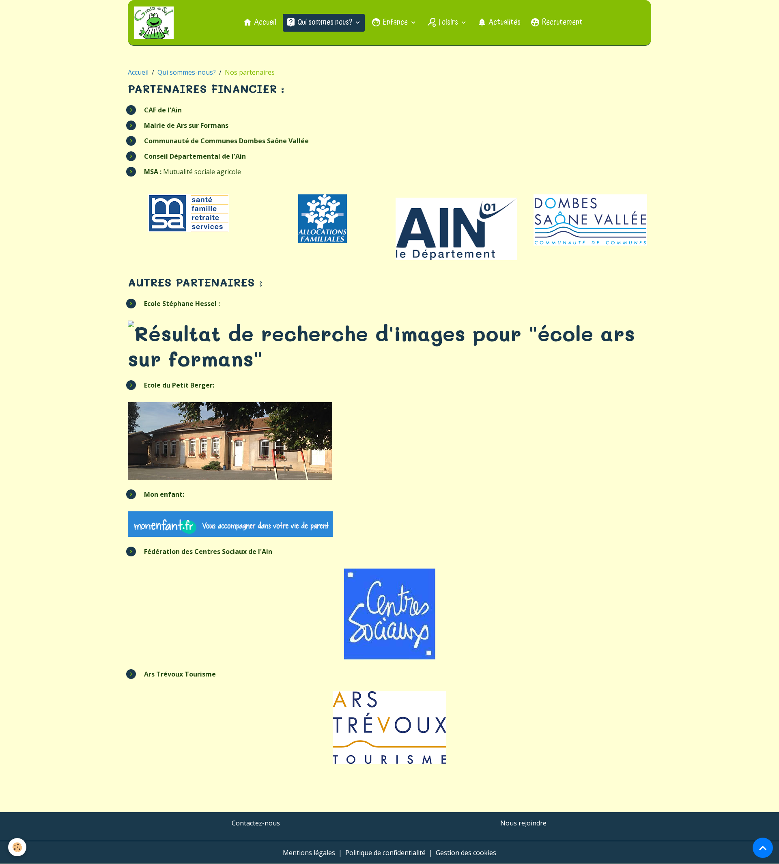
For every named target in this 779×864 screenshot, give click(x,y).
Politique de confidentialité (385, 852)
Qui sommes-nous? (186, 72)
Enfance (395, 22)
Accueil (264, 22)
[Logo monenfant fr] (230, 523)
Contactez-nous (256, 823)
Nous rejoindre (523, 823)
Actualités (504, 22)
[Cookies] (17, 847)
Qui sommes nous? (325, 22)
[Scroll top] (763, 848)
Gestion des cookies (466, 852)
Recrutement (561, 22)
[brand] (155, 22)
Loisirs (448, 22)
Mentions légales (309, 852)
